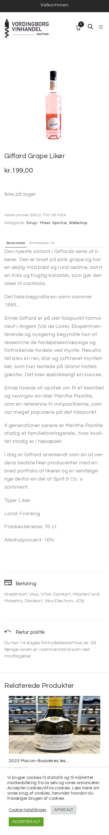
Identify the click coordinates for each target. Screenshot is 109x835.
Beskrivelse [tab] (15, 243)
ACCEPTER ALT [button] (26, 822)
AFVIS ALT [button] (63, 810)
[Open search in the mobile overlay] (90, 26)
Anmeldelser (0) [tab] (42, 243)
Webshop (78, 223)
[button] (101, 27)
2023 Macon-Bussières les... (39, 760)
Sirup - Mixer (38, 223)
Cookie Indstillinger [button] (28, 810)
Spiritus (59, 223)
